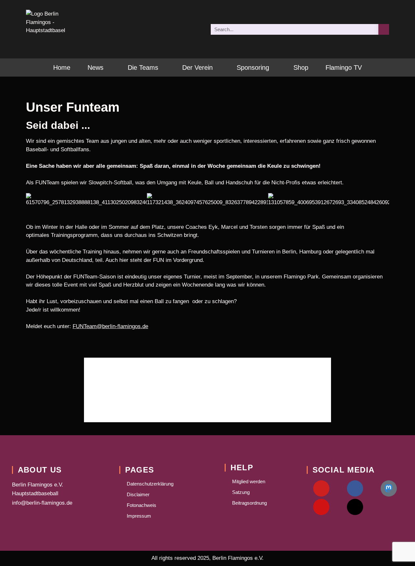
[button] (32, 200)
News (95, 67)
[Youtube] (321, 488)
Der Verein (197, 67)
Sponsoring (253, 67)
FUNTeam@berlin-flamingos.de (110, 326)
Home (61, 67)
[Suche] (383, 29)
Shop (300, 67)
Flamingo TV (344, 67)
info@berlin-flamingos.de (42, 503)
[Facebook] (355, 488)
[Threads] (355, 507)
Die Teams (143, 67)
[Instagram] (321, 507)
